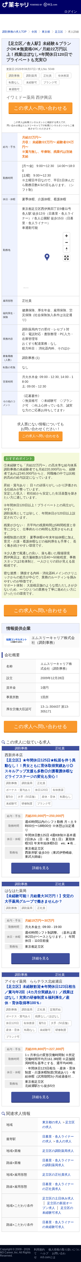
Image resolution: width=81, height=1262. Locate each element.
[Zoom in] (66, 236)
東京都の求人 (51, 1122)
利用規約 (39, 1249)
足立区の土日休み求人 (58, 1198)
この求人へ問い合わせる (40, 108)
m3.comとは (47, 1257)
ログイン (70, 11)
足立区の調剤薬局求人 (58, 1151)
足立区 (59, 31)
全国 (34, 31)
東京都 (46, 31)
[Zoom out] (66, 242)
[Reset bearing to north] (66, 249)
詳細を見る (40, 868)
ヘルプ (44, 1253)
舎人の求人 (64, 1141)
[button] (47, 258)
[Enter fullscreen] (66, 257)
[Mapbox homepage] (26, 289)
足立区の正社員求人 (56, 1174)
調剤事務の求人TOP (14, 31)
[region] (47, 262)
